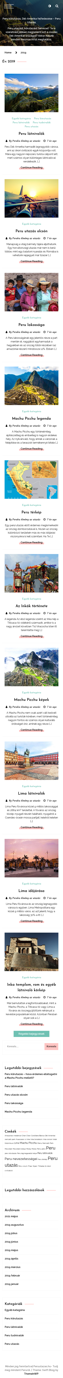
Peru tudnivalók (42, 122)
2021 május (11, 1216)
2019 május (11, 1250)
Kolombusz (9, 1143)
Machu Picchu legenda (31, 419)
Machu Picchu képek (31, 700)
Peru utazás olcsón (32, 231)
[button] (49, 6)
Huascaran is (21, 1139)
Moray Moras (31, 1149)
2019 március (12, 1267)
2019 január (12, 1284)
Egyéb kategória (21, 118)
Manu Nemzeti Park (45, 1143)
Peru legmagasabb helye (27, 1153)
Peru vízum (23, 1166)
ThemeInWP (31, 1373)
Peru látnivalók (21, 122)
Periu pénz (41, 1149)
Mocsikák (8, 1149)
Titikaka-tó (42, 1166)
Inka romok (47, 1139)
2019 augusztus (14, 1224)
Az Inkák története (32, 606)
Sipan (35, 1166)
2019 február (12, 1275)
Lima (16, 1143)
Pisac (30, 1166)
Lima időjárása (31, 891)
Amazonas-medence (13, 1136)
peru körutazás (11, 1153)
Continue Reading (32, 167)
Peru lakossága (32, 325)
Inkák (55, 1139)
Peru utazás (31, 126)
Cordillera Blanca (37, 1136)
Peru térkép (31, 512)
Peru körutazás (42, 118)
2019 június (11, 1241)
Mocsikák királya (19, 1149)
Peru (50, 1148)
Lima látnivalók (31, 793)
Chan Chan (26, 1136)
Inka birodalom (37, 1139)
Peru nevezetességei (21, 1159)
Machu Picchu (28, 1142)
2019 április (11, 1258)
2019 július (11, 1233)
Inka (28, 1139)
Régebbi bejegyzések (31, 1033)
